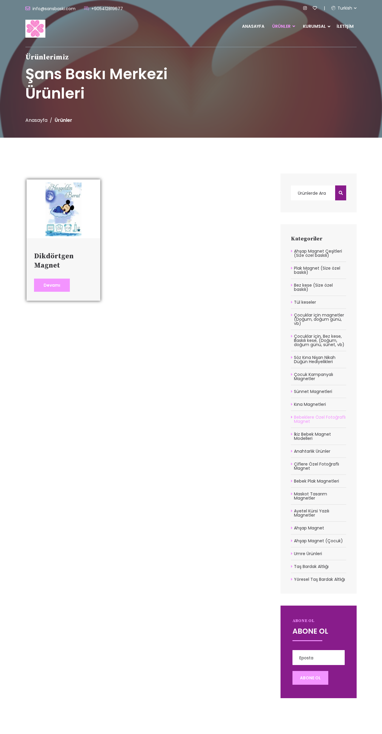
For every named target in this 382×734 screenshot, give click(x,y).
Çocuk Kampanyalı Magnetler (313, 376)
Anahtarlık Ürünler (312, 451)
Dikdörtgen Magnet (54, 261)
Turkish (344, 8)
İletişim (345, 26)
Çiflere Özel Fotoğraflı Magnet (316, 466)
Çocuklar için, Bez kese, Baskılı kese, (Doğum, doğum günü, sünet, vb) (319, 340)
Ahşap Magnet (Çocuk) (318, 541)
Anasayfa (253, 26)
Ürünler (282, 26)
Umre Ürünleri (308, 554)
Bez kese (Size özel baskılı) (313, 287)
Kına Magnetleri (310, 404)
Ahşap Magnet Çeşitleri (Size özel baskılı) (318, 253)
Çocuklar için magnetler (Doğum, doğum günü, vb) (319, 319)
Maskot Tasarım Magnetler (310, 496)
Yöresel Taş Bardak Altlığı (319, 579)
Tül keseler (305, 302)
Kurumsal (314, 26)
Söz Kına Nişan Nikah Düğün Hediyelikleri (314, 359)
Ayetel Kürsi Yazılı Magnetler (311, 513)
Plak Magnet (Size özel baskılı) (317, 270)
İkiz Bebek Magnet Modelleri (312, 436)
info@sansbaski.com (54, 9)
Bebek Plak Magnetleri (316, 481)
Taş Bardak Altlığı (311, 566)
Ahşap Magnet (309, 528)
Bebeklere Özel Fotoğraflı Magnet (320, 419)
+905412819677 (107, 9)
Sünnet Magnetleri (313, 391)
